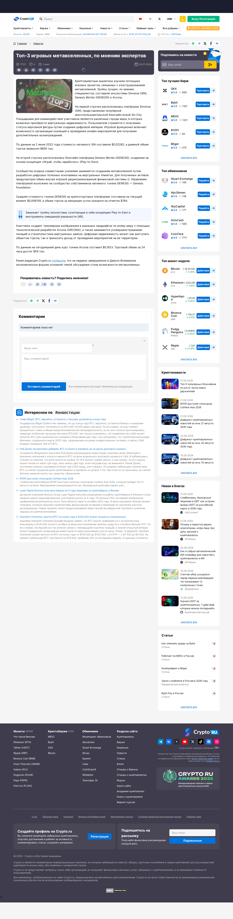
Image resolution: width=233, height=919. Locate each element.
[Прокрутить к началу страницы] (225, 897)
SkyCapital (178, 206)
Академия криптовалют (130, 791)
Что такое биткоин (24, 736)
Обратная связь (50, 816)
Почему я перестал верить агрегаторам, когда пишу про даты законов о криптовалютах (197, 530)
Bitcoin (175, 268)
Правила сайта (193, 816)
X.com (205, 43)
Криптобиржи (57, 731)
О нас (34, 816)
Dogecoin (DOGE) (23, 774)
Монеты (19, 731)
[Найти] (41, 19)
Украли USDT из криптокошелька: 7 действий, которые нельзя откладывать (197, 605)
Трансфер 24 (90, 780)
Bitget (175, 143)
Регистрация (207, 18)
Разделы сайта (127, 731)
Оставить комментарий (44, 386)
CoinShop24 (89, 769)
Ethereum (177, 282)
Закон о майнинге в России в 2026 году (185, 680)
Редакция (68, 816)
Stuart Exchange (182, 178)
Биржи (44, 28)
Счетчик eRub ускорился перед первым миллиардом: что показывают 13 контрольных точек (197, 580)
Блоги (120, 763)
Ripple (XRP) (20, 753)
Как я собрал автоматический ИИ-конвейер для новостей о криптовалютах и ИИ (197, 555)
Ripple (175, 345)
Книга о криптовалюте (130, 796)
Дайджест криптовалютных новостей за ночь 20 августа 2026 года (197, 443)
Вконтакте (217, 43)
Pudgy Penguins (177, 331)
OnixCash (177, 220)
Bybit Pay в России (172, 693)
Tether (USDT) (21, 747)
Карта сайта (124, 785)
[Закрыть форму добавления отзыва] (144, 340)
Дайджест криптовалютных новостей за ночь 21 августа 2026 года (196, 423)
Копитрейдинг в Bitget (174, 668)
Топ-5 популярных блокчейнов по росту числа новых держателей (198, 388)
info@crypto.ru (213, 761)
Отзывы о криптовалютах (132, 774)
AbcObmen (178, 192)
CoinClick (177, 233)
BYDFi (175, 130)
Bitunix (51, 753)
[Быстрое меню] (183, 19)
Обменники (63, 28)
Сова (85, 763)
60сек (86, 753)
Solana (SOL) (20, 769)
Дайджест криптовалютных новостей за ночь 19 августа (197, 460)
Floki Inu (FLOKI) (22, 785)
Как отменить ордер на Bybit (178, 643)
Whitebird (87, 774)
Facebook (211, 43)
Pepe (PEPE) (20, 780)
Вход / (195, 18)
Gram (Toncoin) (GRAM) (26, 763)
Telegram (150, 19)
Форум (121, 780)
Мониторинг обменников (96, 736)
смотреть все (189, 157)
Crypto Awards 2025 (204, 28)
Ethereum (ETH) (22, 742)
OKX (174, 88)
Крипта (86, 758)
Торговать (202, 90)
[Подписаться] (210, 64)
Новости (105, 28)
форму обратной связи (202, 758)
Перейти (204, 180)
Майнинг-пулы (145, 28)
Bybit (174, 102)
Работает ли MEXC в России (178, 655)
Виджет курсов (126, 802)
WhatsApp (193, 43)
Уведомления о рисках (122, 816)
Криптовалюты (22, 28)
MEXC (175, 116)
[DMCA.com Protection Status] (116, 890)
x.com (159, 19)
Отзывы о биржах (127, 769)
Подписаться (192, 840)
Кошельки (85, 28)
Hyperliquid (177, 298)
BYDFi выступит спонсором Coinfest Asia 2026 (46, 478)
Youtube (140, 19)
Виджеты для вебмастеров (91, 816)
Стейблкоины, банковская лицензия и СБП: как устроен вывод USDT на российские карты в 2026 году (197, 503)
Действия (203, 270)
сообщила (58, 260)
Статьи (123, 28)
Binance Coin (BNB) (24, 758)
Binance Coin (176, 314)
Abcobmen (88, 742)
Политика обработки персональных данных (159, 816)
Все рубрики (170, 28)
